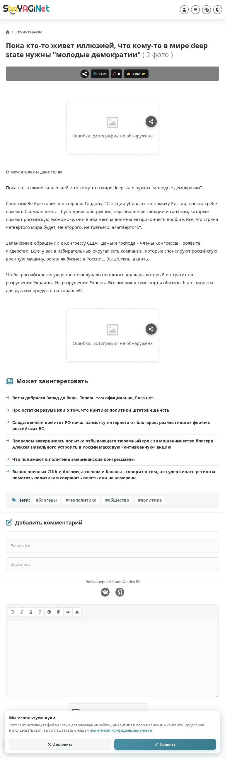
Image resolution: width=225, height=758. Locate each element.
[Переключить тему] (217, 9)
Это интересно (28, 32)
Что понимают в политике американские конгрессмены (73, 459)
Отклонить (62, 744)
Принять (168, 744)
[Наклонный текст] (21, 612)
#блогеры (46, 500)
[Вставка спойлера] (77, 612)
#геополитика (81, 500)
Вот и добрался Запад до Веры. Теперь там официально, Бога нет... (84, 398)
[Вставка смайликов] (49, 612)
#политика (150, 500)
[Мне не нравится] (144, 73)
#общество (117, 500)
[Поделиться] (84, 73)
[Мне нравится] (128, 73)
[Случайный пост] (206, 9)
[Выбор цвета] (58, 612)
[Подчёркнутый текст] (30, 612)
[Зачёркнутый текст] (40, 612)
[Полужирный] (12, 612)
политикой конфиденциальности (121, 730)
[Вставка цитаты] (68, 612)
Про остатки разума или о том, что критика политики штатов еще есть (90, 410)
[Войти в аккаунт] (184, 9)
